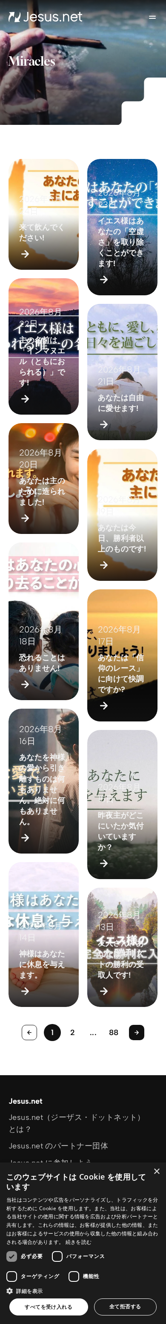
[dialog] (83, 1243)
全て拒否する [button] (125, 1306)
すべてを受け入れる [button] (48, 1306)
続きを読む (79, 1242)
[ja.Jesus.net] (46, 17)
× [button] (156, 1171)
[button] (83, 1291)
